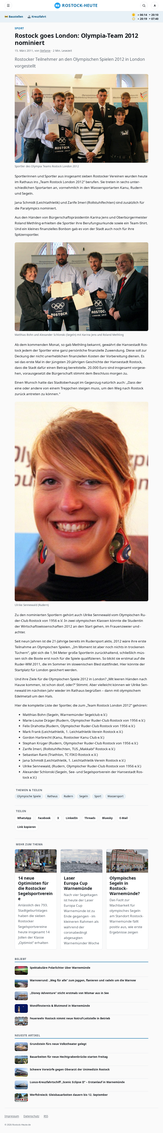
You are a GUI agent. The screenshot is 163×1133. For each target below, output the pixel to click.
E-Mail (123, 818)
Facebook (44, 818)
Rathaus (52, 796)
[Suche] (144, 5)
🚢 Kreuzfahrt (36, 16)
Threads (89, 818)
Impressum (12, 1116)
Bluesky (107, 818)
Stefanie (45, 50)
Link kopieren (26, 827)
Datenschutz (31, 1116)
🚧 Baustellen (14, 16)
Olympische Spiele (29, 796)
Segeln (83, 796)
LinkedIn (72, 818)
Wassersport (115, 796)
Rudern (68, 796)
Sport (19, 28)
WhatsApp (24, 818)
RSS (46, 1116)
